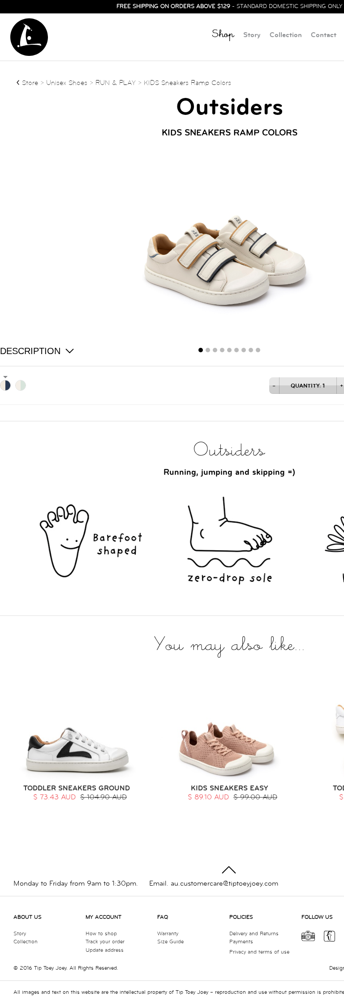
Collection (286, 35)
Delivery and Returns (254, 933)
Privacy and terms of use (259, 952)
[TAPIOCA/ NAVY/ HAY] (5, 385)
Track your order (105, 941)
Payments (241, 941)
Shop (223, 36)
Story (252, 35)
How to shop (101, 933)
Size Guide (170, 941)
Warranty (167, 933)
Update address (105, 950)
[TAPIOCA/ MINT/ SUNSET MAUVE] (20, 385)
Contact (323, 35)
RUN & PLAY (115, 83)
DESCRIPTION (30, 351)
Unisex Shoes (68, 83)
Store (30, 83)
